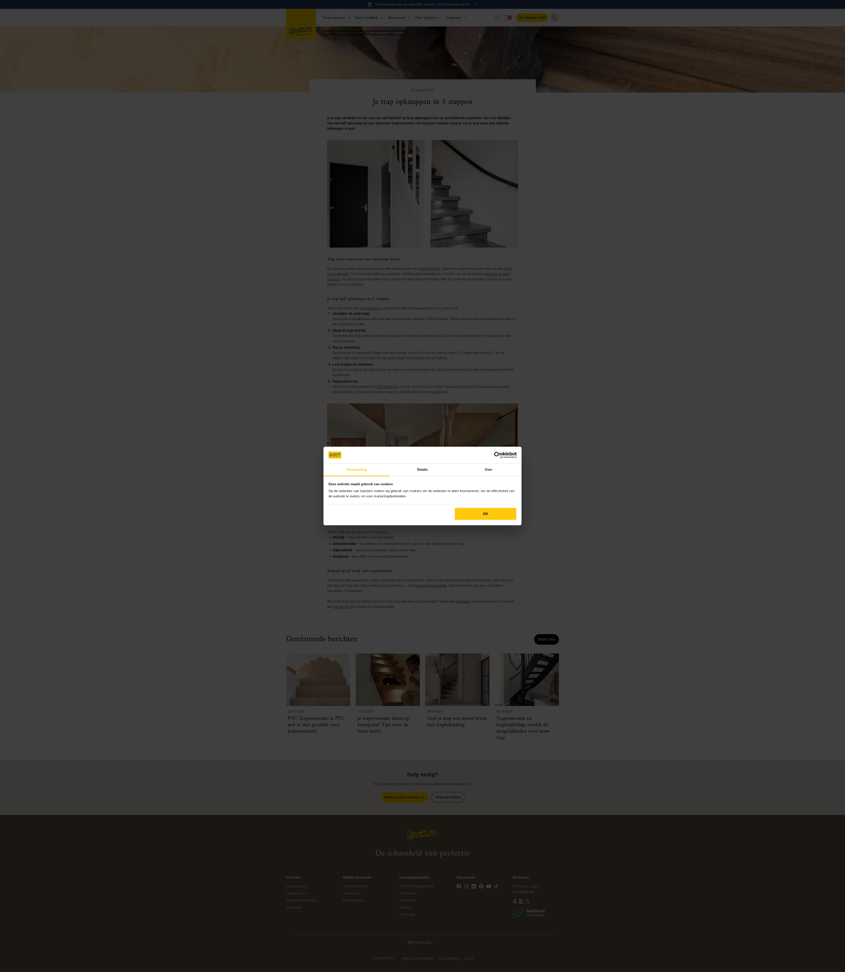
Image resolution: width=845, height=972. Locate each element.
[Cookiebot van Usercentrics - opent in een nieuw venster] (497, 455)
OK (485, 514)
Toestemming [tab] (356, 469)
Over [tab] (488, 469)
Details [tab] (422, 469)
